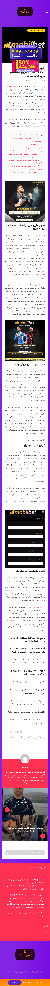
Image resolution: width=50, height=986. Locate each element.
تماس (45, 926)
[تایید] (8, 853)
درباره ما (45, 931)
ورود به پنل (15, 982)
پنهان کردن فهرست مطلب (25, 135)
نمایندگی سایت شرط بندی (36, 274)
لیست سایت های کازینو (36, 30)
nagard (25, 767)
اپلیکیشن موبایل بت (38, 607)
